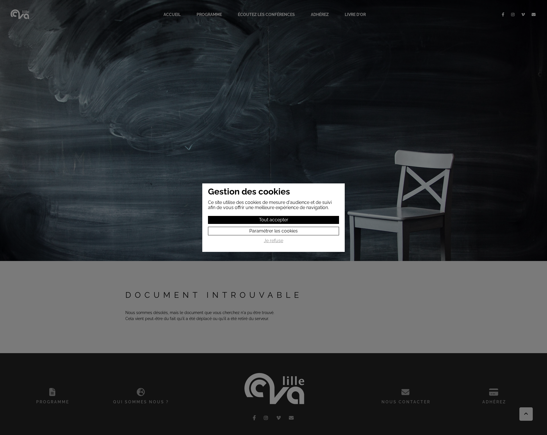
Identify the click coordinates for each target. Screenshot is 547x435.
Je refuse (273, 240)
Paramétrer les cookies (273, 231)
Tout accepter (273, 219)
